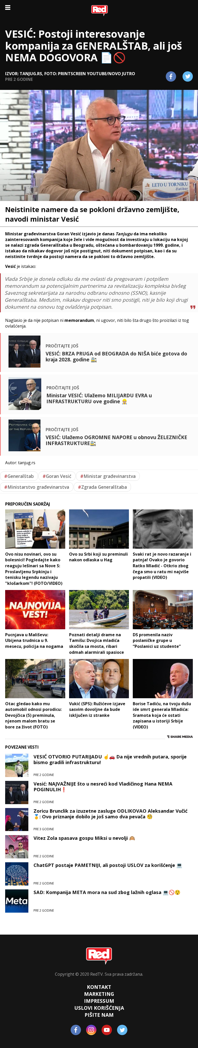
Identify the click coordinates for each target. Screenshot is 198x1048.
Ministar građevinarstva (108, 476)
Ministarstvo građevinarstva (36, 487)
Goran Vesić (57, 476)
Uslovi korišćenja (99, 1007)
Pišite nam (99, 1014)
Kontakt (99, 986)
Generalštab (19, 476)
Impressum (99, 1000)
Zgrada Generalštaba (102, 487)
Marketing (99, 993)
